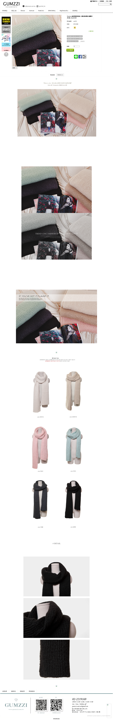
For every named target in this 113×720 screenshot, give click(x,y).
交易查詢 (102, 1)
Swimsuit (31, 10)
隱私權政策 (32, 691)
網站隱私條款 (56, 718)
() (94, 1)
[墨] (75, 28)
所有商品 (4, 10)
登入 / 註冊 (109, 1)
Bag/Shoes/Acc (64, 10)
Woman (23, 10)
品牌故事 (4, 691)
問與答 (60, 75)
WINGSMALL (52, 10)
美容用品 (74, 10)
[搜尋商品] (111, 4)
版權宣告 (13, 691)
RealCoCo (41, 10)
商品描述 (52, 75)
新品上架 (13, 10)
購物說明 (22, 691)
